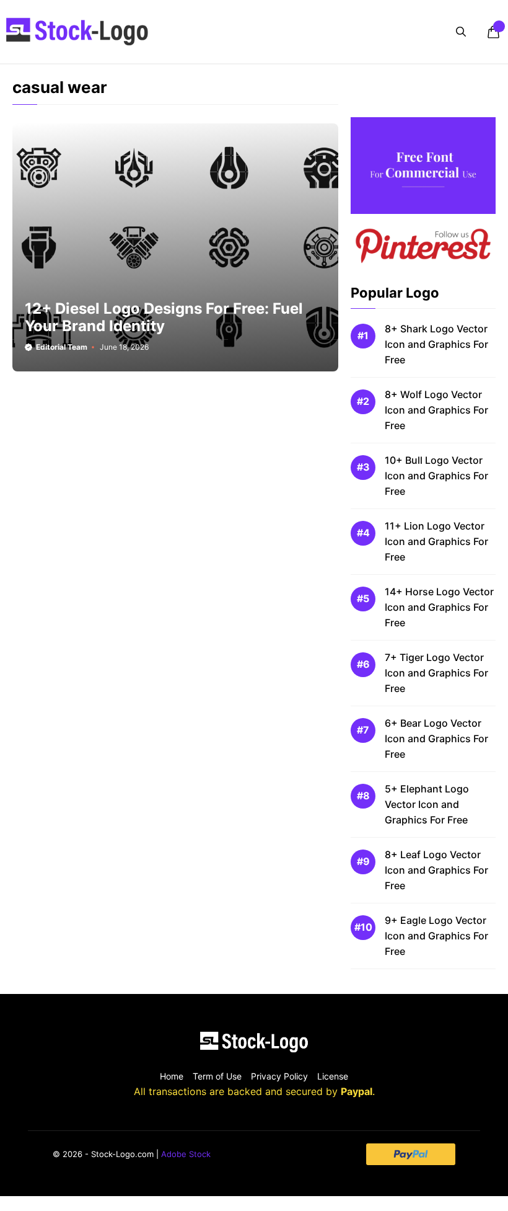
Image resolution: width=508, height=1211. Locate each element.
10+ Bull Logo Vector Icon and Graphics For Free (436, 475)
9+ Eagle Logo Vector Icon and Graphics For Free (436, 935)
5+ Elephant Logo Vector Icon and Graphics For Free (427, 804)
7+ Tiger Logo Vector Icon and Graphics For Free (436, 672)
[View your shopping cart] (493, 32)
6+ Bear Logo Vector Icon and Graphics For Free (436, 738)
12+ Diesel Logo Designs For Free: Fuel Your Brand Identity (164, 317)
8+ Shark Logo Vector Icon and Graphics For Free (436, 344)
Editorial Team (61, 347)
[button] (461, 31)
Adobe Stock (186, 1154)
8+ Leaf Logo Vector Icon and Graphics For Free (436, 870)
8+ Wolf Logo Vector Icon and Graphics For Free (436, 410)
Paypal (356, 1091)
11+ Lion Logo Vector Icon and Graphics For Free (436, 541)
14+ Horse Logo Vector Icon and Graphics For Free (439, 607)
